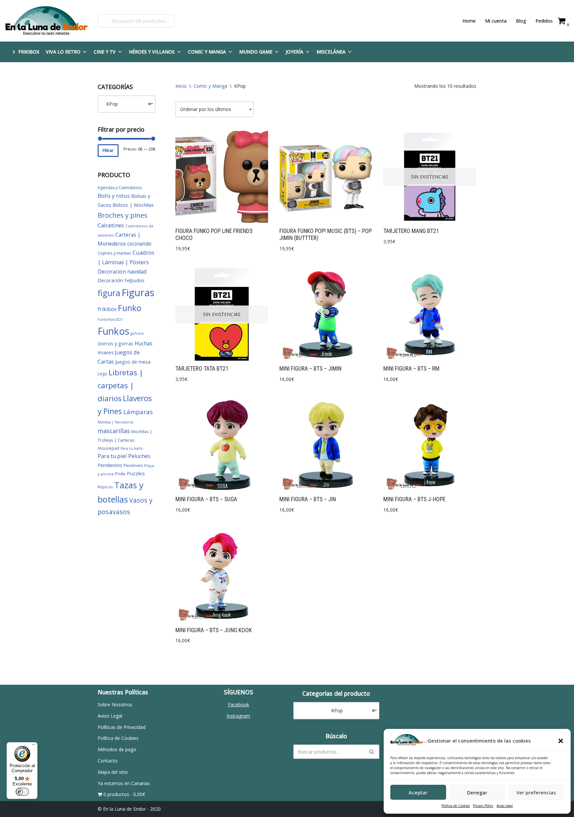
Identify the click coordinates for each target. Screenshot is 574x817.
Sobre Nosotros (115, 704)
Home (469, 21)
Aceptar (418, 792)
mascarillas (114, 431)
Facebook (238, 704)
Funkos (113, 331)
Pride (120, 474)
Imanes (106, 352)
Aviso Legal (505, 805)
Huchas (143, 343)
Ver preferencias (536, 792)
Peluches (139, 456)
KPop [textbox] (126, 104)
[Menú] (34, 746)
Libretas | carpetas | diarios (120, 385)
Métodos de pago (117, 749)
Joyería (294, 52)
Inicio (181, 86)
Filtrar (108, 150)
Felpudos (134, 280)
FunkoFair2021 (110, 319)
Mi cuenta (496, 21)
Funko (129, 307)
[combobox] (126, 104)
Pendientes (110, 465)
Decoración (110, 280)
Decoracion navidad (122, 271)
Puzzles (136, 473)
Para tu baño (132, 448)
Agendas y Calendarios (120, 187)
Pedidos (544, 21)
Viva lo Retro (63, 52)
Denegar (477, 792)
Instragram (238, 716)
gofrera (137, 333)
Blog (521, 21)
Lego (102, 374)
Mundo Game (255, 52)
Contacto (108, 761)
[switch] (22, 792)
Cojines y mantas (114, 253)
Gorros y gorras (115, 343)
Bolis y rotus (114, 195)
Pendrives (133, 465)
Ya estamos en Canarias (124, 783)
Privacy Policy (483, 805)
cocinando (139, 243)
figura (109, 293)
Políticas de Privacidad (121, 727)
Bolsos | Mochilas (133, 204)
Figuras (138, 292)
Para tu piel (112, 456)
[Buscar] (371, 752)
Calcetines (111, 225)
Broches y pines (122, 215)
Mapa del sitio (113, 772)
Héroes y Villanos (152, 52)
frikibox (107, 309)
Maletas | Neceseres (115, 422)
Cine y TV (105, 52)
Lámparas (138, 412)
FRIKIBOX (28, 52)
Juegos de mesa (132, 362)
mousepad (108, 448)
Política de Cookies (455, 805)
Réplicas (105, 486)
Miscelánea (331, 52)
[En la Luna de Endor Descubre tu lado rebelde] (46, 21)
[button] (560, 741)
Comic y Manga (207, 52)
